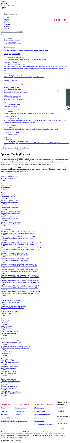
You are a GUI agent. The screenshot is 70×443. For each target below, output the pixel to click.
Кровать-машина (43, 66)
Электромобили (13, 134)
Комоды (18, 84)
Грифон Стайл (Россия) (22, 148)
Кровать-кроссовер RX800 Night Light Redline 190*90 (17, 238)
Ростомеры (11, 127)
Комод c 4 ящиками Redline (9, 207)
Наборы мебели (13, 98)
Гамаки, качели (52, 129)
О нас (3, 408)
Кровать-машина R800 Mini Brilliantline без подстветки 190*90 (20, 282)
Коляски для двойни (33, 113)
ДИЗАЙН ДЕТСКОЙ (7, 421)
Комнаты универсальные (40, 50)
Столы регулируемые (14, 89)
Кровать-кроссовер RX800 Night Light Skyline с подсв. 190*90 (20, 249)
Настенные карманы (40, 129)
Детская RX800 (5, 187)
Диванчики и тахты (15, 68)
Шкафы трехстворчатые (53, 120)
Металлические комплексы (16, 57)
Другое (59, 129)
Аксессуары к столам (21, 92)
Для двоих (24, 68)
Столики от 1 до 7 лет (26, 91)
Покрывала (40, 77)
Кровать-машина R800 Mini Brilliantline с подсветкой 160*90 (19, 288)
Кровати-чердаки (32, 66)
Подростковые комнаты (11, 40)
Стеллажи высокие (10, 120)
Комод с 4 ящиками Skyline (9, 218)
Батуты (13, 59)
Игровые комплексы (10, 56)
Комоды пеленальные (15, 82)
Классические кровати (20, 66)
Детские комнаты (9, 47)
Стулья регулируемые (50, 91)
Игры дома (7, 59)
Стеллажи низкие (13, 118)
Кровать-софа (8, 66)
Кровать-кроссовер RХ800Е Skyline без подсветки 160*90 (19, 266)
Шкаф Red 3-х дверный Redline (10, 393)
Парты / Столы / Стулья (11, 87)
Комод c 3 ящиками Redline (9, 202)
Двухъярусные (52, 66)
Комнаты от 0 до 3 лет (15, 49)
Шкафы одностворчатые (23, 120)
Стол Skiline (4, 322)
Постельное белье (24, 77)
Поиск (20, 31)
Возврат (17, 418)
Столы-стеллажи (38, 91)
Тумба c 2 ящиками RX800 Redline (11, 342)
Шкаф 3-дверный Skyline (8, 388)
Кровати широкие (33, 68)
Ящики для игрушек (10, 129)
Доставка (18, 414)
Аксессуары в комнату (11, 125)
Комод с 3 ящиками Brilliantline (10, 213)
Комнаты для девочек (11, 50)
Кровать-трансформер (45, 68)
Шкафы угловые (30, 122)
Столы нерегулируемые (11, 91)
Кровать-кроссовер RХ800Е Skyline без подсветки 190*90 (19, 271)
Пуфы (10, 106)
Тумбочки (24, 84)
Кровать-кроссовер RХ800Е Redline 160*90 (14, 255)
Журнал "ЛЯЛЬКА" (7, 418)
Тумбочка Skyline (6, 353)
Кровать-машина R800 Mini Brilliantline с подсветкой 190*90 (19, 293)
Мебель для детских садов (12, 96)
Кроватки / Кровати (10, 62)
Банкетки (15, 106)
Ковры (6, 137)
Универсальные (16, 44)
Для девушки (12, 42)
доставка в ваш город (7, 5)
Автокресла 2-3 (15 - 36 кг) (49, 143)
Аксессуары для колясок (46, 113)
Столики (7, 99)
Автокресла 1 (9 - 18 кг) (33, 143)
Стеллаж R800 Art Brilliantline (10, 302)
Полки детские (25, 129)
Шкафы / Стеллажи (10, 116)
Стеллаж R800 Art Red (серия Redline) (12, 308)
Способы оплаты (20, 411)
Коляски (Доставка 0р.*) (12, 110)
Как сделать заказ (20, 408)
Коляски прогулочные (20, 113)
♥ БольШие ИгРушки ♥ (11, 132)
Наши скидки (5, 414)
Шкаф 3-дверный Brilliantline (10, 383)
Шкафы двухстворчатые (38, 120)
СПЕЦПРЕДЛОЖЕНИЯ (12, 54)
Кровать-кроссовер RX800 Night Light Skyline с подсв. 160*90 (20, 244)
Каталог (6, 19)
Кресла (6, 106)
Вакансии (4, 411)
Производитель (7, 148)
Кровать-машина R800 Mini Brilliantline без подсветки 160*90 (20, 277)
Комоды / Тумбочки (10, 80)
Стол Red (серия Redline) (8, 333)
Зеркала (32, 129)
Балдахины (33, 77)
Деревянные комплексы (23, 59)
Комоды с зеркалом (10, 84)
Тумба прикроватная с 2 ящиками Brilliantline (15, 348)
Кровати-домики (62, 66)
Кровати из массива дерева (16, 64)
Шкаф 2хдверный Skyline (8, 368)
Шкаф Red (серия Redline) (9, 373)
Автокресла (8, 139)
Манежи (55, 68)
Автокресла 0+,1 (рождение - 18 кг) (15, 143)
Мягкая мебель (9, 103)
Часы (18, 129)
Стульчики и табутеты (17, 99)
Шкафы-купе (21, 122)
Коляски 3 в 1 (12, 111)
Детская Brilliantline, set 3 (8, 178)
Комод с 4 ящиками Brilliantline (10, 224)
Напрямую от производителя (44, 424)
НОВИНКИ (8, 38)
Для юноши (8, 44)
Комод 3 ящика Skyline (8, 196)
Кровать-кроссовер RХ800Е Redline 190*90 (14, 260)
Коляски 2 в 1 (8, 113)
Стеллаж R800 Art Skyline (9, 313)
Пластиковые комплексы (38, 59)
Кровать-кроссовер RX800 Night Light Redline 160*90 (17, 233)
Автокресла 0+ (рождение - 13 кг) (18, 141)
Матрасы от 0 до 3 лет (15, 75)
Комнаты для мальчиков (25, 50)
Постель (6, 73)
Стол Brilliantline (6, 328)
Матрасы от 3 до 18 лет (11, 77)
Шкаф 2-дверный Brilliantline (10, 362)
